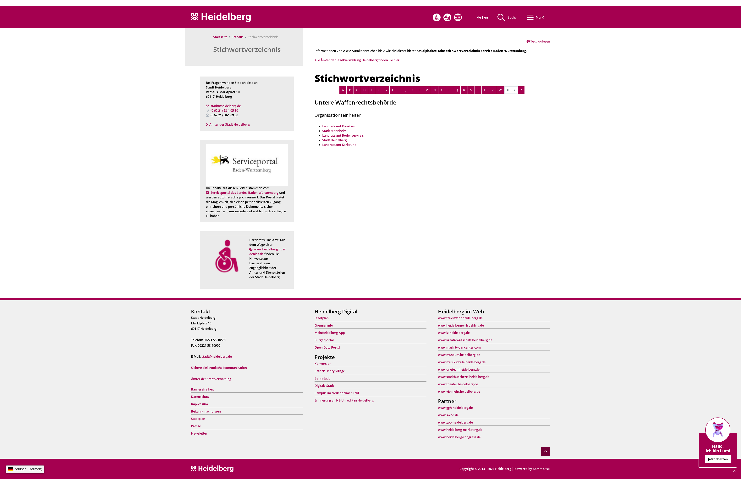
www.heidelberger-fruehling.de (461, 325)
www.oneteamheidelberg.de (459, 369)
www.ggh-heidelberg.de (455, 408)
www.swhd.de (448, 415)
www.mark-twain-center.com (459, 347)
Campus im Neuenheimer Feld (337, 393)
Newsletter (199, 433)
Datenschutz (200, 397)
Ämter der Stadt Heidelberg (229, 124)
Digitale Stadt (324, 386)
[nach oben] (545, 451)
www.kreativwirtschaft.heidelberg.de (465, 340)
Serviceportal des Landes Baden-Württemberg (244, 193)
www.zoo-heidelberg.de (455, 422)
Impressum (199, 404)
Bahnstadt (322, 378)
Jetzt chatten (718, 459)
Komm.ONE (541, 469)
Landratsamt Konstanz (339, 126)
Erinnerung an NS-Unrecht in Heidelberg (344, 400)
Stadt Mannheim (334, 131)
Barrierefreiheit (202, 389)
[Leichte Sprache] (458, 17)
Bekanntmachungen (206, 411)
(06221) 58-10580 (224, 110)
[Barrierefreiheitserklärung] (437, 17)
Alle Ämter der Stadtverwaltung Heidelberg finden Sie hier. (357, 60)
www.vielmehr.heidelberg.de (459, 391)
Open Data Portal (327, 347)
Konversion (323, 364)
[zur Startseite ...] (212, 468)
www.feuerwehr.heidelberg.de (460, 318)
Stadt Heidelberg (334, 140)
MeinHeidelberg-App (330, 333)
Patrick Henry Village (330, 371)
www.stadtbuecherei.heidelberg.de (463, 377)
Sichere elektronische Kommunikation (219, 368)
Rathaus (238, 37)
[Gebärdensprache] (447, 17)
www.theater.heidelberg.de (458, 384)
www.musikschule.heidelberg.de (462, 362)
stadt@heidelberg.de (226, 106)
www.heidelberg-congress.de (459, 437)
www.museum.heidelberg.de (459, 355)
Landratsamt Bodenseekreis (343, 135)
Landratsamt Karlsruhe (339, 145)
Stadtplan (198, 419)
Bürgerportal (324, 340)
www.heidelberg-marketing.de (460, 430)
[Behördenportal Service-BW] (247, 164)
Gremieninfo (324, 325)
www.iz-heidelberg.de (454, 333)
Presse (196, 426)
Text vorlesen (540, 41)
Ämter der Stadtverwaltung (211, 379)
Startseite (220, 37)
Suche (512, 17)
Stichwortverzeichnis (247, 49)
